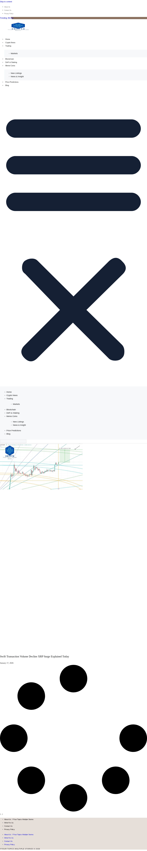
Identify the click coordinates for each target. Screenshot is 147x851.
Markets (14, 53)
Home (7, 39)
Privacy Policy (9, 829)
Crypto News (10, 42)
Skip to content (6, 2)
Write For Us (8, 823)
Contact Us (8, 826)
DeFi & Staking (11, 62)
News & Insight (17, 76)
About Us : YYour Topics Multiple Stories (18, 819)
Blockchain (9, 59)
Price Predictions (11, 82)
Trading (8, 46)
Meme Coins (10, 66)
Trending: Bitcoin (6, 18)
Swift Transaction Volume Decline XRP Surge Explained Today (34, 656)
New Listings (16, 73)
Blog (7, 85)
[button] (73, 236)
